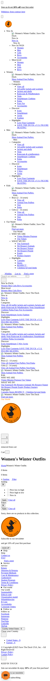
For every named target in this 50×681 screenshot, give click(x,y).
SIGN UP (5, 548)
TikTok (4, 626)
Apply (4, 500)
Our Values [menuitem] (26, 380)
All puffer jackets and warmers (30, 89)
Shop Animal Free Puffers (23, 79)
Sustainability (6, 592)
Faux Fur (21, 103)
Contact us (5, 555)
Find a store (28, 274)
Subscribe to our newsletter (12, 673)
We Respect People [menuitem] (9, 387)
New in (15, 40)
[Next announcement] (2, 16)
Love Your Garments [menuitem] (10, 319)
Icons (19, 111)
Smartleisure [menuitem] (11, 315)
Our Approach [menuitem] (7, 385)
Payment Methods (8, 573)
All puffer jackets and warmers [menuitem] (22, 305)
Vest (19, 205)
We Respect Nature (25, 248)
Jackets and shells (24, 91)
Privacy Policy (7, 585)
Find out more (18, 229)
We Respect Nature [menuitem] (40, 385)
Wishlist (8, 274)
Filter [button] (14, 479)
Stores (19, 263)
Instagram (5, 616)
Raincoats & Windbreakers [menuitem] (17, 307)
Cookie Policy (7, 654)
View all (20, 86)
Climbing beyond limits (27, 268)
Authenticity (6, 578)
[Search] (2, 426)
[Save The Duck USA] (8, 24)
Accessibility (6, 604)
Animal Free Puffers (25, 202)
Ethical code (6, 594)
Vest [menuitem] (28, 363)
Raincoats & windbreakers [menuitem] (22, 336)
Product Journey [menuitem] (31, 387)
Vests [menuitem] (31, 307)
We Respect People (25, 251)
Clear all (11, 500)
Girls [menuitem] (15, 286)
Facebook (5, 614)
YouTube (5, 621)
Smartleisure (22, 113)
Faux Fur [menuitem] (18, 310)
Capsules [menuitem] (5, 392)
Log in (17, 274)
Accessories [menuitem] (27, 286)
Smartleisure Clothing (26, 98)
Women (20, 48)
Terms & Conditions (9, 582)
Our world (8, 587)
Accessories (22, 57)
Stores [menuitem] (12, 392)
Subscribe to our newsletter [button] (12, 538)
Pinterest (4, 619)
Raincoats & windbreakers (28, 154)
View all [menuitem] (5, 305)
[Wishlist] (2, 432)
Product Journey (24, 256)
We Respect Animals (26, 246)
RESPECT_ (22, 265)
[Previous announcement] (2, 2)
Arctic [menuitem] (20, 315)
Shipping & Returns (9, 570)
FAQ (3, 558)
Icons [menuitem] (3, 315)
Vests (19, 96)
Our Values (22, 239)
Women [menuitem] (4, 286)
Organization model (9, 597)
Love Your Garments (26, 123)
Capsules (21, 260)
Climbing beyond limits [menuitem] (36, 392)
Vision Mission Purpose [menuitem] (11, 380)
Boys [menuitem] (19, 286)
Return (4, 568)
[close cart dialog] (7, 452)
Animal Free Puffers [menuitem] (17, 363)
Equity (20, 253)
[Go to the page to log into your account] (2, 429)
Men (19, 50)
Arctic (19, 115)
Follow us (7, 609)
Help (5, 550)
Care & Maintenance (10, 575)
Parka (19, 101)
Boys (19, 55)
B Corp (4, 602)
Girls (19, 53)
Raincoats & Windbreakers (28, 94)
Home (3, 465)
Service (6, 563)
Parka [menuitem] (11, 310)
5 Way (20, 171)
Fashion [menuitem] (26, 315)
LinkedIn (5, 623)
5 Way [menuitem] (20, 344)
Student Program (8, 580)
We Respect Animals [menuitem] (23, 385)
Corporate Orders (8, 607)
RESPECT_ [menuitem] (20, 392)
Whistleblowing (7, 599)
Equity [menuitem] (21, 387)
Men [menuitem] (10, 286)
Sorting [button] (6, 479)
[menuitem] (25, 292)
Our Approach (23, 243)
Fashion (20, 118)
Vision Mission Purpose (27, 236)
